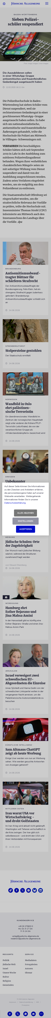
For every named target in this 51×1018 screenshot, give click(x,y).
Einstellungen (25, 521)
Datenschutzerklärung (15, 502)
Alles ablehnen (25, 513)
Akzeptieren (25, 529)
